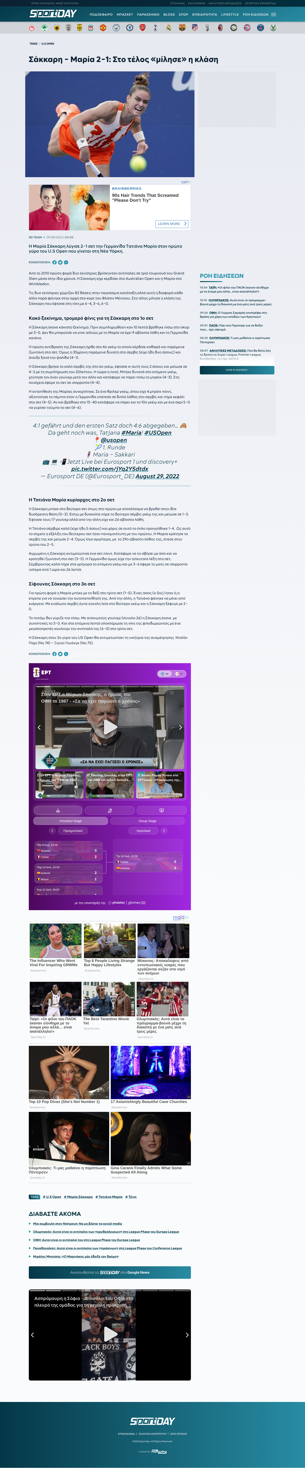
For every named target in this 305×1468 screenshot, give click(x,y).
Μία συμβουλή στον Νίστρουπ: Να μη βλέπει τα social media (77, 1224)
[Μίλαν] (220, 27)
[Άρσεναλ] (143, 27)
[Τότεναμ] (155, 27)
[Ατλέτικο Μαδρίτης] (194, 27)
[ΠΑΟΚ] (68, 27)
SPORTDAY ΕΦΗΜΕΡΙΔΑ (260, 3)
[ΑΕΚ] (57, 27)
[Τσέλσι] (129, 27)
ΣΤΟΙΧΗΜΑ (178, 3)
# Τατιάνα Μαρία (108, 1197)
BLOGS (169, 14)
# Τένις (131, 1197)
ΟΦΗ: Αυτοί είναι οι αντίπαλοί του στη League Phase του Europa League (86, 1240)
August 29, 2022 (157, 476)
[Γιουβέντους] (207, 27)
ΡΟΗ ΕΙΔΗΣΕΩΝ (256, 14)
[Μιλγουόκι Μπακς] (273, 27)
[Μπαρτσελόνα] (182, 27)
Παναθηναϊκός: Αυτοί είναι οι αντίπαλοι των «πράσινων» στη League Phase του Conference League (107, 1248)
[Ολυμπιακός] (32, 27)
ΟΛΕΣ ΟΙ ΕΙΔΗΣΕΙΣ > (237, 370)
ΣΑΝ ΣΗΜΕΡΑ (196, 3)
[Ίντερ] (233, 27)
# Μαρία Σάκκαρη (78, 1197)
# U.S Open (52, 1197)
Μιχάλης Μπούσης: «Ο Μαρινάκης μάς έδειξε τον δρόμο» (76, 1256)
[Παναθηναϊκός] (44, 27)
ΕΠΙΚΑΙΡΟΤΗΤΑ (204, 14)
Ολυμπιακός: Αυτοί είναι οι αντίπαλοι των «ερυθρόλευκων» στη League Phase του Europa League (106, 1232)
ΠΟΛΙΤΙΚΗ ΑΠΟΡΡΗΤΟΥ (153, 1433)
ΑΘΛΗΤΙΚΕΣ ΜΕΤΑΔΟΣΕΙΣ (225, 3)
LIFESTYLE (230, 14)
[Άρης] (79, 27)
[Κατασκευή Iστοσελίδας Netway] (159, 1451)
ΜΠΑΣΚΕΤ (125, 14)
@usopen (114, 440)
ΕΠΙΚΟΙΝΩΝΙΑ (126, 1433)
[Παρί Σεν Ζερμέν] (260, 27)
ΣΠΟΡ (183, 14)
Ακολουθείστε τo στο (110, 1272)
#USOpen (158, 432)
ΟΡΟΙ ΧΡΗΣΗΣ (178, 1433)
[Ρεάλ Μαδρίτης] (168, 27)
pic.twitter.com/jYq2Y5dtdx (109, 468)
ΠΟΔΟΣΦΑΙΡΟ (101, 14)
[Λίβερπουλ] (90, 27)
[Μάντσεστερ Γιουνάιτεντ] (103, 27)
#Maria (131, 432)
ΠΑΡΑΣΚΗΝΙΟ (148, 14)
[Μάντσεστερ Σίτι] (116, 27)
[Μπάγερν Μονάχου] (247, 27)
